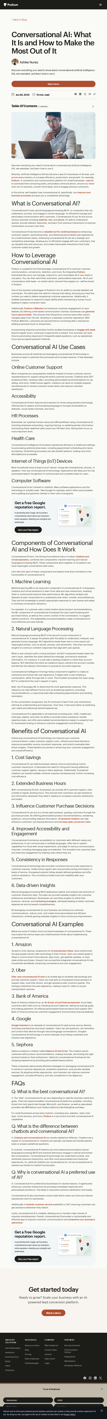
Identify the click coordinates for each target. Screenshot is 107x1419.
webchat (42, 219)
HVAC (60, 1400)
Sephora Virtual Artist (56, 1050)
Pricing (28, 1354)
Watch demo (53, 83)
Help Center (50, 1358)
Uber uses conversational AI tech (28, 976)
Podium (15, 180)
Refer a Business (32, 1358)
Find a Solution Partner (71, 1350)
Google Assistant (20, 1025)
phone (60, 219)
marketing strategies (45, 901)
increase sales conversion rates (74, 821)
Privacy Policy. (70, 1414)
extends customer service (39, 1204)
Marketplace (69, 1361)
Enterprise (9, 1370)
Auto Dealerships (12, 1348)
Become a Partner (72, 1345)
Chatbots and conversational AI (30, 1137)
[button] (53, 1389)
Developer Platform (73, 1365)
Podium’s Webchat (33, 308)
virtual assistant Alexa (61, 950)
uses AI (89, 180)
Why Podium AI (51, 1345)
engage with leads (86, 329)
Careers (48, 1354)
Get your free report (28, 529)
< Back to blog (19, 19)
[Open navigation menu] (100, 4)
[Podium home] (11, 4)
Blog (27, 1349)
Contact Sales (51, 1349)
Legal (47, 1363)
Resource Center (32, 1345)
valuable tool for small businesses (60, 231)
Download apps (32, 1363)
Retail (7, 1361)
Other (7, 1365)
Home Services (12, 1356)
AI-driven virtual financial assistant (62, 1002)
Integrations (69, 1356)
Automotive (12, 1400)
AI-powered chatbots (69, 818)
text (50, 219)
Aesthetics (9, 1352)
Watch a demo (53, 1312)
